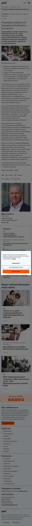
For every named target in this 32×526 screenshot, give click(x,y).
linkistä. (14, 258)
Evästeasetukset (16, 263)
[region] (16, 263)
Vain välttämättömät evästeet (16, 267)
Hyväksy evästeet (16, 271)
